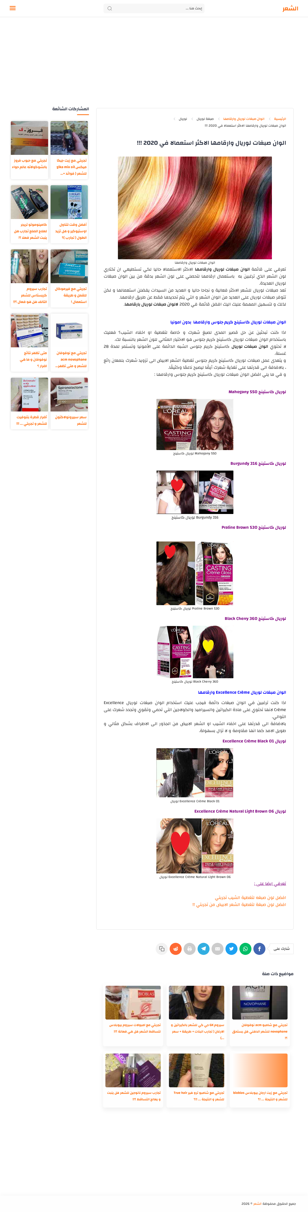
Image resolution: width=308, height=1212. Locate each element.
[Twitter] (232, 951)
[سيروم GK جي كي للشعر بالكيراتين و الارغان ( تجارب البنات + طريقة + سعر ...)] (196, 1003)
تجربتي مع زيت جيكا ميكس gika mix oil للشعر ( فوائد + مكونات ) (72, 167)
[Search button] (109, 8)
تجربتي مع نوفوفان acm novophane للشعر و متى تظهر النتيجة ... (72, 359)
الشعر (290, 8)
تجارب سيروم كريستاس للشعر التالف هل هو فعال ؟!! (30, 295)
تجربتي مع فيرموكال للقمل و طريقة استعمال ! (71, 295)
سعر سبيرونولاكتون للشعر (71, 420)
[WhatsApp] (246, 951)
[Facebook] (260, 951)
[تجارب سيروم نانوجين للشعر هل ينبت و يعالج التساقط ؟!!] (133, 1070)
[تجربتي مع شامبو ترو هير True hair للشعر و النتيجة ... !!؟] (196, 1070)
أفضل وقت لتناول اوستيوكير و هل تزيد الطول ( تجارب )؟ (71, 231)
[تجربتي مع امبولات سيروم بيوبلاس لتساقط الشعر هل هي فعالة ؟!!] (133, 1003)
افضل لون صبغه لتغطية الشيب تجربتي (250, 898)
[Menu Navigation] (13, 8)
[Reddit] (177, 951)
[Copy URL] (163, 951)
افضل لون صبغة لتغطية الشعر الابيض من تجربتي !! (239, 905)
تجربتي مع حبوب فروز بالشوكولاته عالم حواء (29, 163)
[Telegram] (205, 951)
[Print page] (191, 951)
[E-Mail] (218, 951)
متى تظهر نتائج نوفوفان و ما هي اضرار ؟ (33, 359)
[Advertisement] (154, 67)
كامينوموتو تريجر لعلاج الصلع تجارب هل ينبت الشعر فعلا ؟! (30, 231)
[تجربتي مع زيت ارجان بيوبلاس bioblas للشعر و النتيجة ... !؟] (260, 1070)
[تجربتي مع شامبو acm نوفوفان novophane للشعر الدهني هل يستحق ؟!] (260, 1003)
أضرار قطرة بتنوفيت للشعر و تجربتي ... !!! (31, 420)
